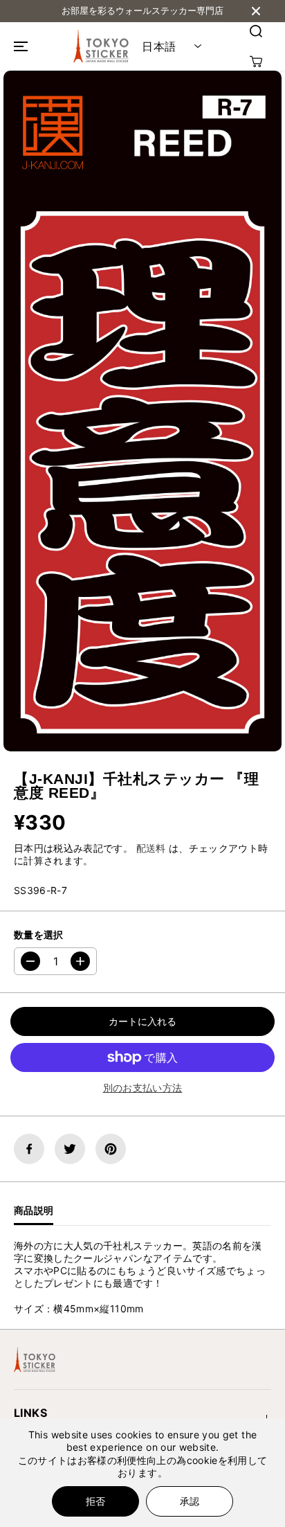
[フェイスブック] (29, 1149)
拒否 (95, 1501)
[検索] (256, 31)
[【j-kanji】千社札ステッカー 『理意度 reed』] (142, 411)
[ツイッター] (70, 1149)
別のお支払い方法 (143, 1087)
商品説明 (33, 1210)
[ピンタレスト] (110, 1149)
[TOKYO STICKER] (101, 46)
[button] (19, 46)
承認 (189, 1501)
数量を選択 (39, 934)
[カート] (256, 61)
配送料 (151, 848)
